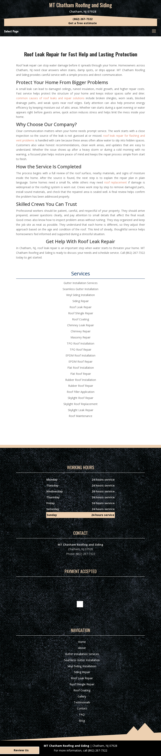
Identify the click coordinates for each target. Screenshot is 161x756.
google (80, 604)
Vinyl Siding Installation (82, 666)
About (82, 648)
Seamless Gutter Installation (82, 660)
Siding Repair (82, 672)
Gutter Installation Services (82, 654)
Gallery (82, 696)
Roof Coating (81, 690)
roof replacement (115, 182)
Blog (82, 720)
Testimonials (82, 702)
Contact (82, 708)
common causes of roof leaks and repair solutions (50, 98)
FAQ (82, 714)
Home (82, 642)
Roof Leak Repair (82, 678)
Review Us (21, 750)
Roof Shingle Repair (82, 684)
